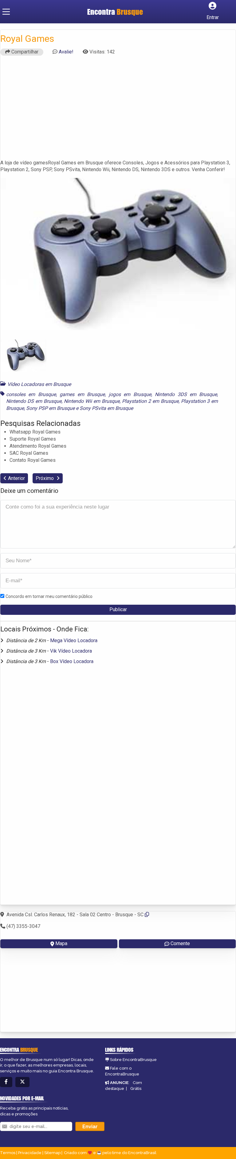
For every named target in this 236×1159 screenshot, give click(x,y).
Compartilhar (24, 52)
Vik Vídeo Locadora (71, 651)
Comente (180, 943)
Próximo (45, 478)
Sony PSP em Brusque (50, 408)
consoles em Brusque (31, 394)
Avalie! (66, 52)
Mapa (61, 943)
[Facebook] (6, 1082)
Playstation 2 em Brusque (150, 401)
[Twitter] (22, 1082)
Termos (7, 1152)
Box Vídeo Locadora (71, 661)
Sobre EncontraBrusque (133, 1059)
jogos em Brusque (130, 394)
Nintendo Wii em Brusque (92, 401)
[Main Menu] (6, 12)
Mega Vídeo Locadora (73, 640)
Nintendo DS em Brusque (33, 401)
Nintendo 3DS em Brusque (186, 394)
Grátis (135, 1088)
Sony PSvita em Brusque (106, 408)
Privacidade (29, 1152)
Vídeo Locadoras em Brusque (39, 384)
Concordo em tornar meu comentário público (49, 596)
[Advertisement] (118, 110)
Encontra (115, 11)
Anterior (16, 478)
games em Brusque (82, 394)
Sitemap (52, 1152)
